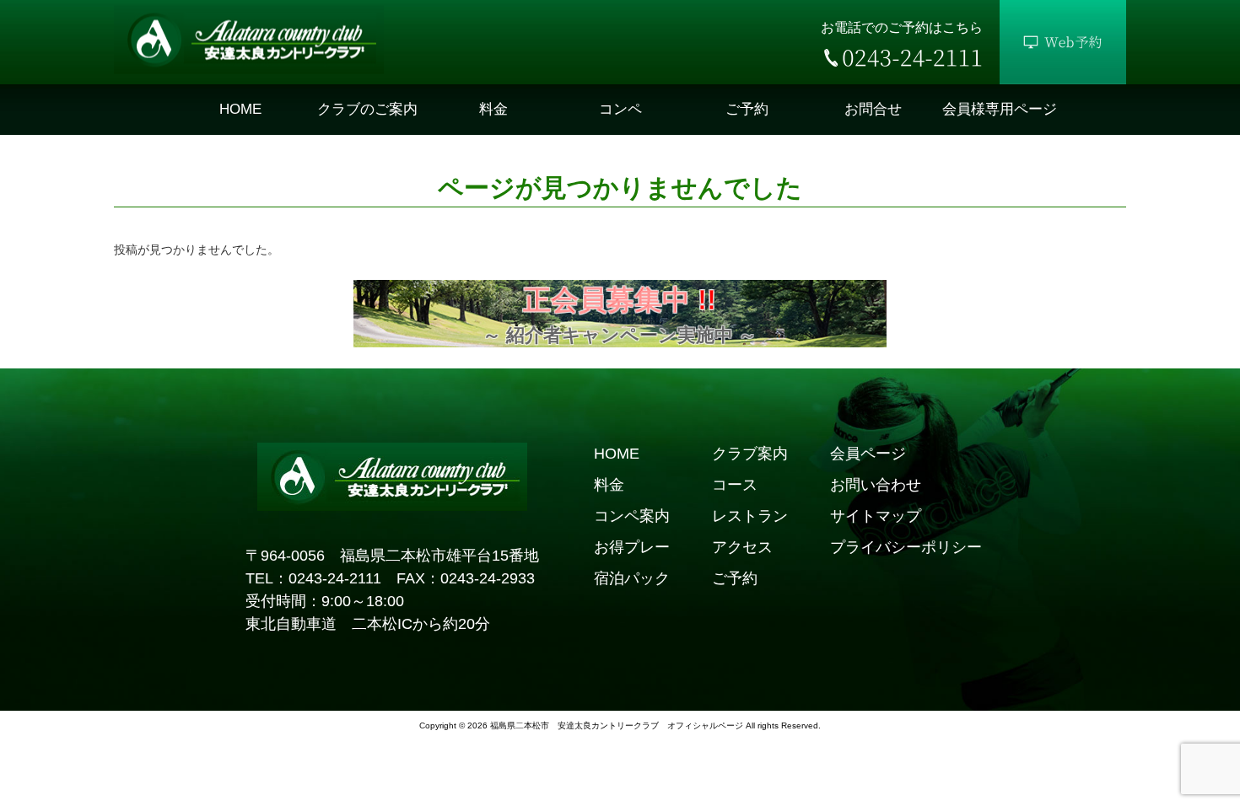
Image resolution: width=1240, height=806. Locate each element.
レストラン (750, 516)
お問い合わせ (875, 484)
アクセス (742, 547)
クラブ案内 (750, 453)
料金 (609, 484)
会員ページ (868, 453)
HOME (616, 453)
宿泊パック (632, 578)
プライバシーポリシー (906, 547)
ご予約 (734, 578)
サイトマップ (875, 516)
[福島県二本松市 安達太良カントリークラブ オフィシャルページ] (249, 70)
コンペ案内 (632, 516)
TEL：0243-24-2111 (313, 578)
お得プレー (632, 547)
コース (734, 484)
